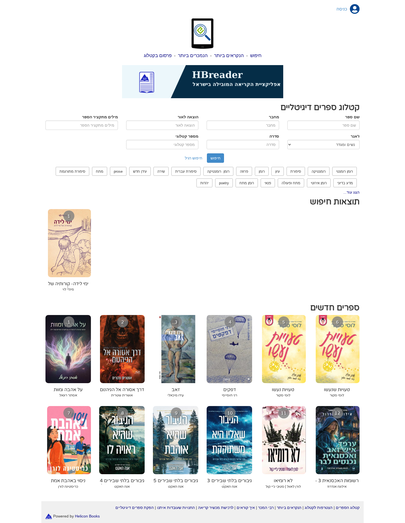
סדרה (274, 136)
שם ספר (352, 117)
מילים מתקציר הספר (100, 117)
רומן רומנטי (344, 171)
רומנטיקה (319, 171)
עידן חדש (140, 171)
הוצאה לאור (188, 117)
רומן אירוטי (319, 183)
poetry (224, 183)
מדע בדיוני (345, 183)
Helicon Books (87, 516)
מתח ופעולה (291, 183)
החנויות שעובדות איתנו (176, 507)
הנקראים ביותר (229, 55)
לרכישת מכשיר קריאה (215, 507)
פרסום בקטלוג (158, 55)
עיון (277, 171)
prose (118, 171)
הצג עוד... (351, 192)
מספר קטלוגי (186, 136)
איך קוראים (246, 507)
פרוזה (244, 171)
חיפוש (255, 55)
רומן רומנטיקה (218, 171)
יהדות (204, 183)
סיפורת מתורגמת (72, 171)
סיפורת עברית (186, 171)
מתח (99, 171)
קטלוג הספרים (348, 507)
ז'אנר (355, 136)
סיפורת (295, 171)
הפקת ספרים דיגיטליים (134, 507)
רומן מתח (246, 183)
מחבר (274, 117)
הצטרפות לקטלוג (319, 507)
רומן (262, 171)
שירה (161, 171)
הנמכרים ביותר (193, 55)
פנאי (267, 183)
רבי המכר (266, 507)
